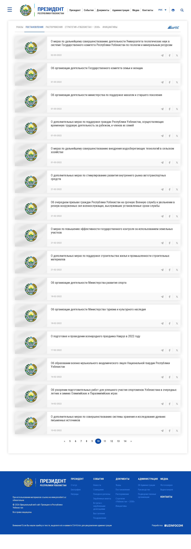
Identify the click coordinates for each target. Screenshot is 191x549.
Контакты (147, 10)
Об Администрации (146, 485)
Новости (97, 485)
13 (118, 441)
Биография (76, 489)
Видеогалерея (166, 489)
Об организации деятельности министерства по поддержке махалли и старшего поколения (106, 95)
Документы (103, 10)
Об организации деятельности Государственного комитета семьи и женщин (97, 68)
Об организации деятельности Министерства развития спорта (88, 282)
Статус (74, 485)
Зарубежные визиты (102, 498)
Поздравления (99, 518)
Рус (160, 9)
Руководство (144, 489)
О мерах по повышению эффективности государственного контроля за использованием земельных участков (112, 230)
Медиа (135, 10)
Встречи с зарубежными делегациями (99, 506)
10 (98, 441)
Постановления (34, 27)
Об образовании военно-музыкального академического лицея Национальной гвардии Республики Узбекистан (110, 364)
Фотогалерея (166, 485)
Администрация (120, 10)
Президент (75, 10)
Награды (74, 494)
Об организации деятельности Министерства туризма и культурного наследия (98, 309)
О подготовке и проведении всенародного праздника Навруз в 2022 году (95, 336)
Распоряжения (54, 27)
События (89, 10)
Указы (19, 27)
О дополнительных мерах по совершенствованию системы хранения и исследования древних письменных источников (108, 418)
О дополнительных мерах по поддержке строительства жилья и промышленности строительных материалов (110, 257)
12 (111, 441)
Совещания (98, 489)
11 (105, 441)
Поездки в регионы (101, 494)
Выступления (99, 513)
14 (125, 441)
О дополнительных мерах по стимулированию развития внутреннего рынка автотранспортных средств (108, 177)
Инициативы (110, 27)
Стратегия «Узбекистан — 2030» (82, 27)
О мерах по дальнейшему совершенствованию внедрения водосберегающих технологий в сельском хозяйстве (112, 150)
